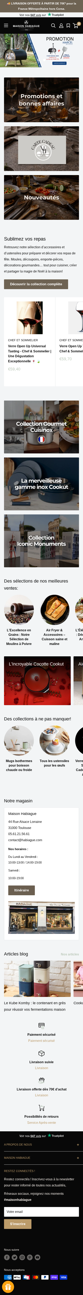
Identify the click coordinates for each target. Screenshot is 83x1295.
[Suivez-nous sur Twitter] (14, 1257)
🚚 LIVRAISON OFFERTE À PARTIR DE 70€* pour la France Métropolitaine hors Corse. (41, 6)
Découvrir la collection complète (36, 284)
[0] (75, 25)
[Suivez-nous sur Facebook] (7, 1257)
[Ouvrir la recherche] (53, 25)
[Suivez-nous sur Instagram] (22, 1257)
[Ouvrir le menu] (6, 25)
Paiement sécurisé (41, 1040)
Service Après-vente (41, 1122)
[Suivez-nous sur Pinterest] (30, 1257)
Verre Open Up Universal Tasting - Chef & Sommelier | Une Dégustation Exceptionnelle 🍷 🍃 (29, 353)
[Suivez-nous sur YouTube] (37, 1257)
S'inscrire (17, 1224)
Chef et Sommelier (23, 340)
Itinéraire (21, 890)
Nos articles (70, 954)
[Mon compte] (61, 25)
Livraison (41, 1068)
